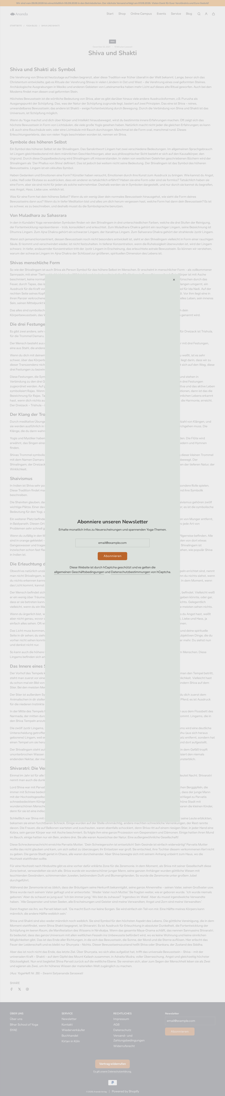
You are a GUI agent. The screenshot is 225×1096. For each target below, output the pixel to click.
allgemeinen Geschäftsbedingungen (79, 572)
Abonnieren (113, 556)
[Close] (174, 279)
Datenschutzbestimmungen (130, 572)
